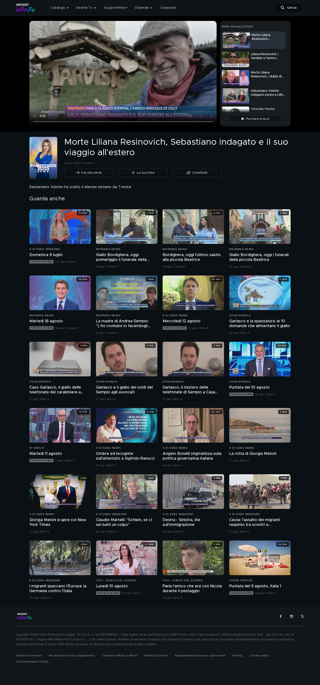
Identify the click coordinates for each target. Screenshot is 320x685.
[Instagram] (291, 616)
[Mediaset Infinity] (25, 7)
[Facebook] (281, 616)
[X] (302, 616)
